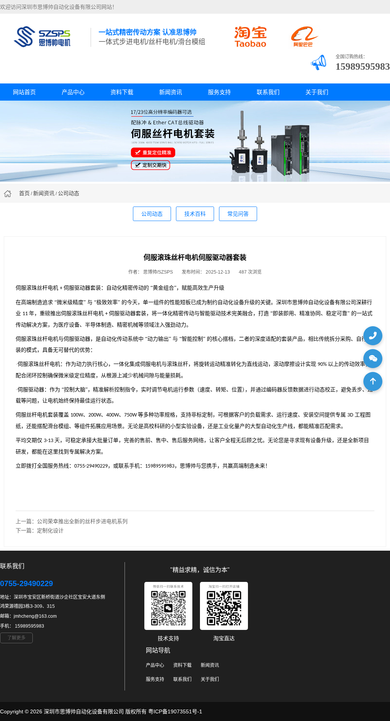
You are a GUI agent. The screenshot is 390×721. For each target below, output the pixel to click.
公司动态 (68, 193)
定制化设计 (50, 530)
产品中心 (73, 92)
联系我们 (268, 92)
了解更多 (16, 638)
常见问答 (238, 214)
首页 (24, 193)
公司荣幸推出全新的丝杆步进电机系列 (82, 521)
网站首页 (24, 92)
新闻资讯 (170, 92)
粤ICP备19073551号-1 (175, 711)
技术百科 (195, 214)
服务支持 (219, 92)
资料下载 (121, 92)
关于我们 (316, 92)
